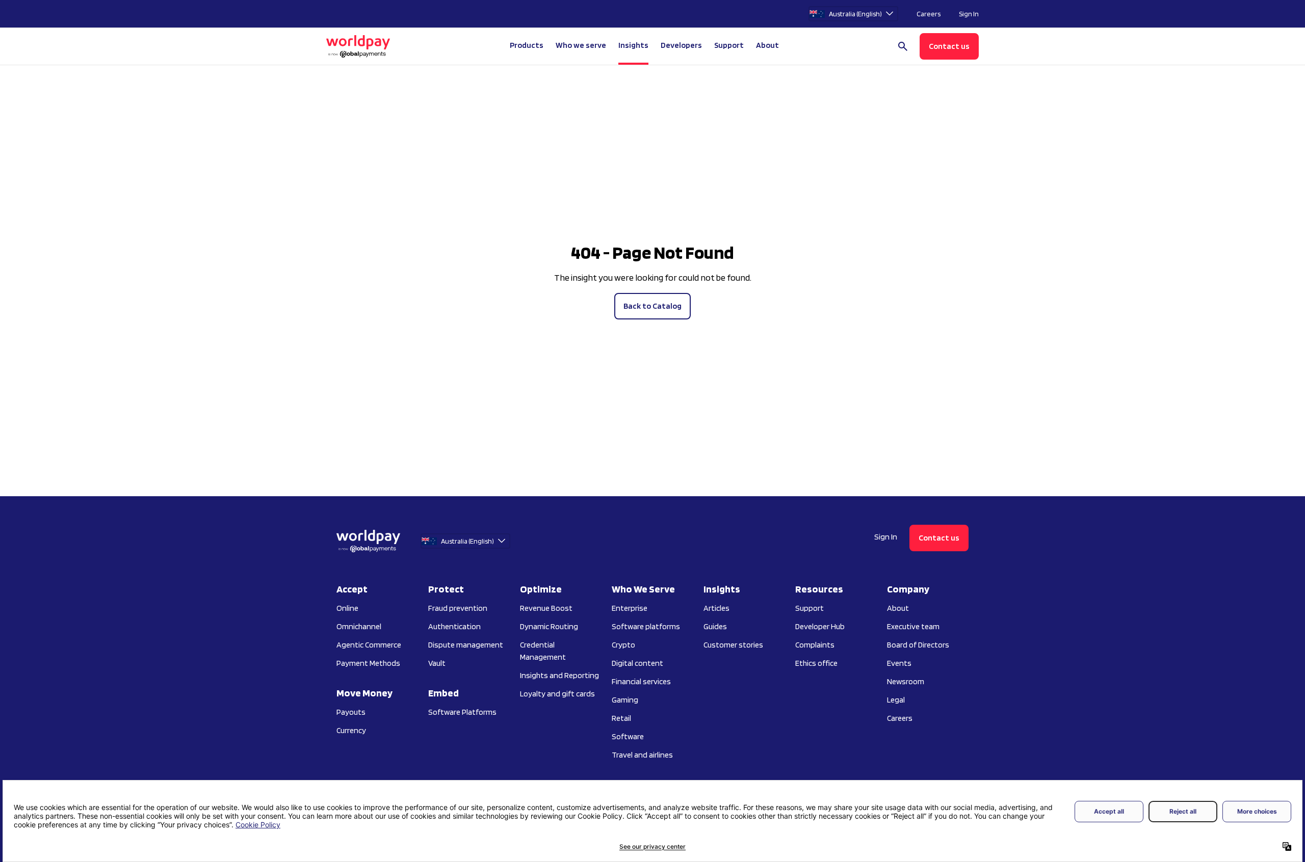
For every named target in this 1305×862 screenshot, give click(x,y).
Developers (681, 45)
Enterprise (629, 608)
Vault (437, 663)
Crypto (623, 645)
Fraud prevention (457, 608)
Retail (621, 718)
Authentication (454, 626)
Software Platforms (462, 712)
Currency (351, 730)
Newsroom (905, 681)
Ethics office (816, 663)
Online (347, 608)
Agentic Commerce (368, 645)
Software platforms (646, 626)
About (898, 608)
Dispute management (465, 645)
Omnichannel (358, 626)
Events (899, 663)
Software (628, 736)
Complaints (814, 645)
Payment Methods (368, 663)
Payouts (351, 712)
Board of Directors (918, 645)
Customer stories (733, 645)
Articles (716, 608)
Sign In (969, 14)
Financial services (641, 681)
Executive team (913, 626)
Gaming (625, 700)
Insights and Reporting (559, 675)
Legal (896, 700)
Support (729, 45)
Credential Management (543, 651)
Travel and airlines (642, 755)
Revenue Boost (546, 608)
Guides (715, 626)
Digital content (637, 663)
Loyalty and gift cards (557, 693)
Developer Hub (820, 626)
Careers (929, 14)
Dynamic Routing (549, 626)
